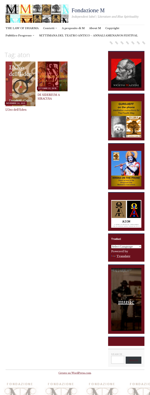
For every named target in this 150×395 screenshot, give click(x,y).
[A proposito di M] (121, 41)
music (126, 302)
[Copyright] (132, 41)
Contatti (48, 28)
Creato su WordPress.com (74, 372)
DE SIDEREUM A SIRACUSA (49, 96)
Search (116, 354)
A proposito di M (73, 28)
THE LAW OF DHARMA (22, 28)
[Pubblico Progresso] (138, 41)
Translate (123, 256)
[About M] (127, 41)
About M (95, 28)
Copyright (112, 28)
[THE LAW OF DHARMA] (110, 41)
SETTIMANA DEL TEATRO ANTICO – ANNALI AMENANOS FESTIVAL (88, 35)
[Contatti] (116, 41)
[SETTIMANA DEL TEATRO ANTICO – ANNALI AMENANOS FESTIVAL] (143, 41)
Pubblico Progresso (19, 35)
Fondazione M (88, 10)
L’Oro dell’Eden (16, 110)
